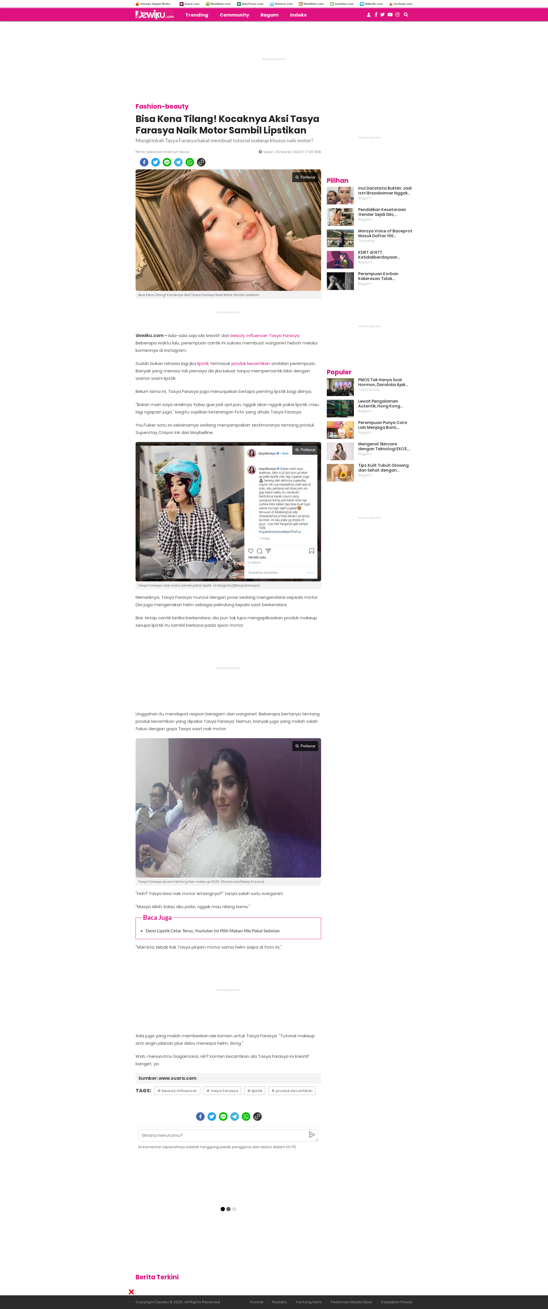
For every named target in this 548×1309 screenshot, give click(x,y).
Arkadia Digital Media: (155, 3)
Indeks (298, 15)
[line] (167, 162)
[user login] (368, 16)
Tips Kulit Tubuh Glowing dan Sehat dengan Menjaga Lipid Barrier (383, 468)
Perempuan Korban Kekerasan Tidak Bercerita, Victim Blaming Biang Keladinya (384, 276)
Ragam (270, 15)
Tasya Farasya (284, 335)
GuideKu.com (344, 3)
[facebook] (144, 162)
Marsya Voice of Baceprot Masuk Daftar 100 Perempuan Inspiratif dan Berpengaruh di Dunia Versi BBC (385, 233)
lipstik (203, 363)
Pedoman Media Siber (351, 1302)
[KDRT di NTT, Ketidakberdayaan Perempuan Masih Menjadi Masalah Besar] (340, 260)
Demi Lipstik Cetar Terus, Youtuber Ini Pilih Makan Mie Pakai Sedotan (213, 930)
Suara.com (192, 3)
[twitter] (155, 162)
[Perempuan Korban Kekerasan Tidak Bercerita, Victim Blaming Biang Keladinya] (340, 281)
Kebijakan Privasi (396, 1302)
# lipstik (254, 1090)
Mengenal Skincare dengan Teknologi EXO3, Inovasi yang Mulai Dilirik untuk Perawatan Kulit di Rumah (383, 446)
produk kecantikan (250, 363)
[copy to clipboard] (201, 162)
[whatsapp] (190, 162)
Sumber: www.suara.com (167, 1078)
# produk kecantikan (292, 1090)
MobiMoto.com (314, 3)
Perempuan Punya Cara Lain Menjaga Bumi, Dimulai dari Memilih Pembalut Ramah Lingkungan (382, 425)
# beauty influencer (177, 1090)
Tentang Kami (309, 1302)
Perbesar (308, 177)
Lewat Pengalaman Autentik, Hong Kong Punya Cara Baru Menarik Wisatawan (384, 404)
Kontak (256, 1302)
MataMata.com (221, 3)
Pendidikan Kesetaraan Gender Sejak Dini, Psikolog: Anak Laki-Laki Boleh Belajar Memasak (382, 212)
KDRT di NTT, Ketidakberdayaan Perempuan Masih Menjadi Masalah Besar (385, 255)
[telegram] (178, 162)
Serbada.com (403, 3)
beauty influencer (249, 335)
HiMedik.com (374, 3)
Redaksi (279, 1302)
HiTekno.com (284, 3)
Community (234, 15)
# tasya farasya (222, 1090)
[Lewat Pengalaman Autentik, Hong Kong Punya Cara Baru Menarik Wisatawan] (340, 408)
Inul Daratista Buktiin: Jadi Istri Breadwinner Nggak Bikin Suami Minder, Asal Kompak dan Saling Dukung (385, 191)
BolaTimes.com (252, 3)
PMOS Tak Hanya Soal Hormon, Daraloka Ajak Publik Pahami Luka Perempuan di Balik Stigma (381, 382)
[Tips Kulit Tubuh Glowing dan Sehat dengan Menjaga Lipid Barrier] (340, 473)
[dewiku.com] (156, 14)
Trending (196, 15)
